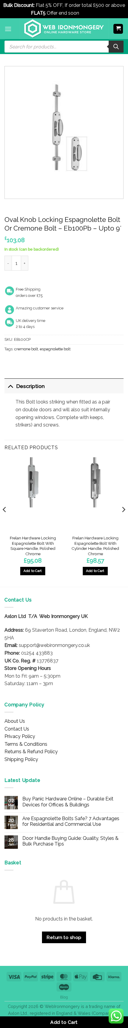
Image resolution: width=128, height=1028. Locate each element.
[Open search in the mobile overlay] (64, 47)
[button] (8, 29)
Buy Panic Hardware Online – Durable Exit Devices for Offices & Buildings (67, 801)
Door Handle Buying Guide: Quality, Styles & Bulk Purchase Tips (70, 841)
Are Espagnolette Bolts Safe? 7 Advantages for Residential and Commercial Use (70, 821)
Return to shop (64, 937)
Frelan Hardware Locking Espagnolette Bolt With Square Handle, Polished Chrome (33, 546)
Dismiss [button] (88, 13)
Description (30, 386)
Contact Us (16, 729)
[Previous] (4, 521)
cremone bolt (26, 349)
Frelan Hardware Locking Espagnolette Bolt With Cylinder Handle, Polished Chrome (95, 546)
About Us (14, 721)
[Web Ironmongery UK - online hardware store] (64, 29)
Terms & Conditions (25, 744)
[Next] (123, 521)
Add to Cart (63, 1022)
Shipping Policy (21, 759)
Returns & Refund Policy (31, 751)
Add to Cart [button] (33, 571)
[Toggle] (10, 386)
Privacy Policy (19, 736)
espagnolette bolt (55, 349)
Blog (64, 997)
